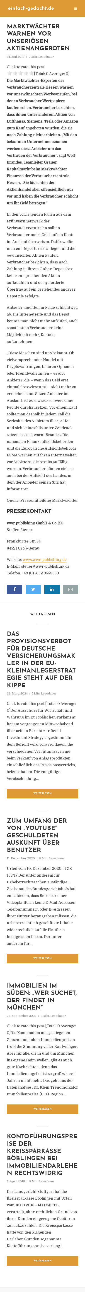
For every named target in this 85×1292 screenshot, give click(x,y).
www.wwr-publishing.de (45, 560)
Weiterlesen (42, 793)
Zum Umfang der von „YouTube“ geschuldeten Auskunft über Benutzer (37, 836)
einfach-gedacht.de (31, 8)
